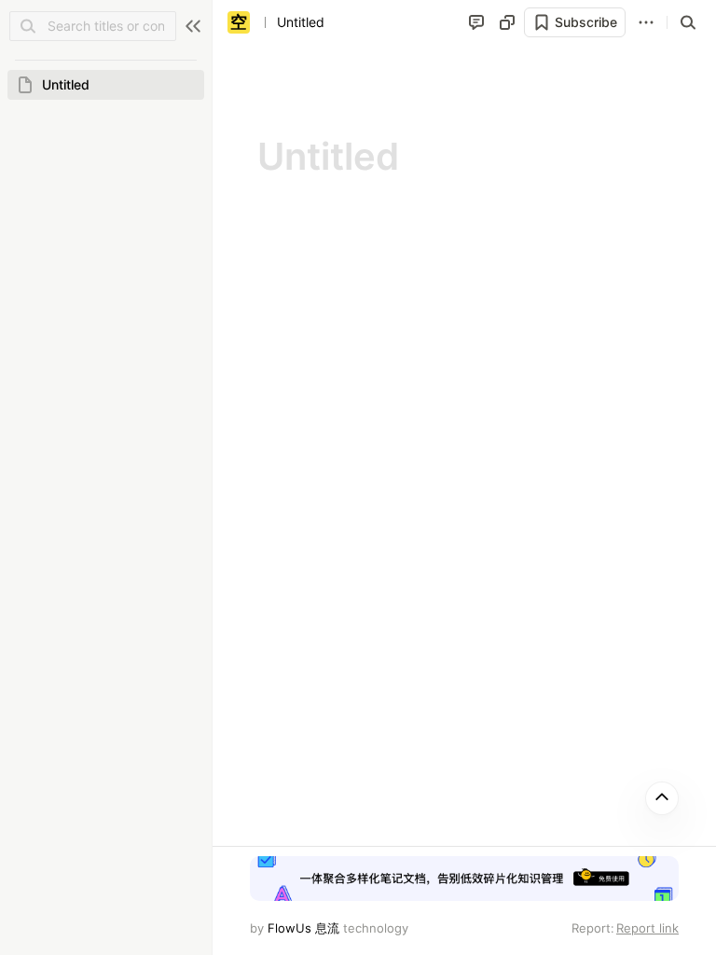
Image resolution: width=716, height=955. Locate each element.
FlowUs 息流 (303, 927)
